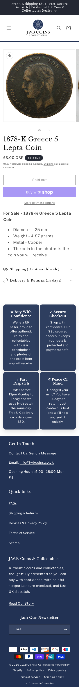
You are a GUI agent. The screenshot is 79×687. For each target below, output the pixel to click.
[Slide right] (49, 130)
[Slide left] (30, 130)
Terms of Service (22, 533)
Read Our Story (21, 603)
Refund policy (35, 670)
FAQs (13, 503)
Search (14, 543)
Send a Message (42, 453)
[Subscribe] (65, 629)
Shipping (49, 163)
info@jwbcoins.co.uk (37, 462)
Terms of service (29, 676)
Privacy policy (57, 670)
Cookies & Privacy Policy (28, 523)
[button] (9, 28)
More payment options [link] (39, 202)
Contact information (41, 683)
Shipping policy (54, 676)
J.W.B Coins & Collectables (37, 664)
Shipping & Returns (23, 513)
